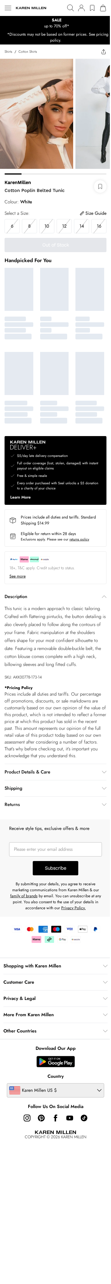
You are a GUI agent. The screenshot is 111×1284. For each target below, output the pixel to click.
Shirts (8, 51)
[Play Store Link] (55, 1061)
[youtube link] (69, 1118)
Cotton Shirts (27, 51)
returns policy (79, 539)
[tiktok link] (84, 1118)
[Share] (103, 51)
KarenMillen (18, 182)
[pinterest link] (41, 1118)
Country (56, 1076)
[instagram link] (27, 1118)
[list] (55, 23)
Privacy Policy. (73, 908)
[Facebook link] (55, 1118)
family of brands (24, 896)
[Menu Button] (8, 8)
